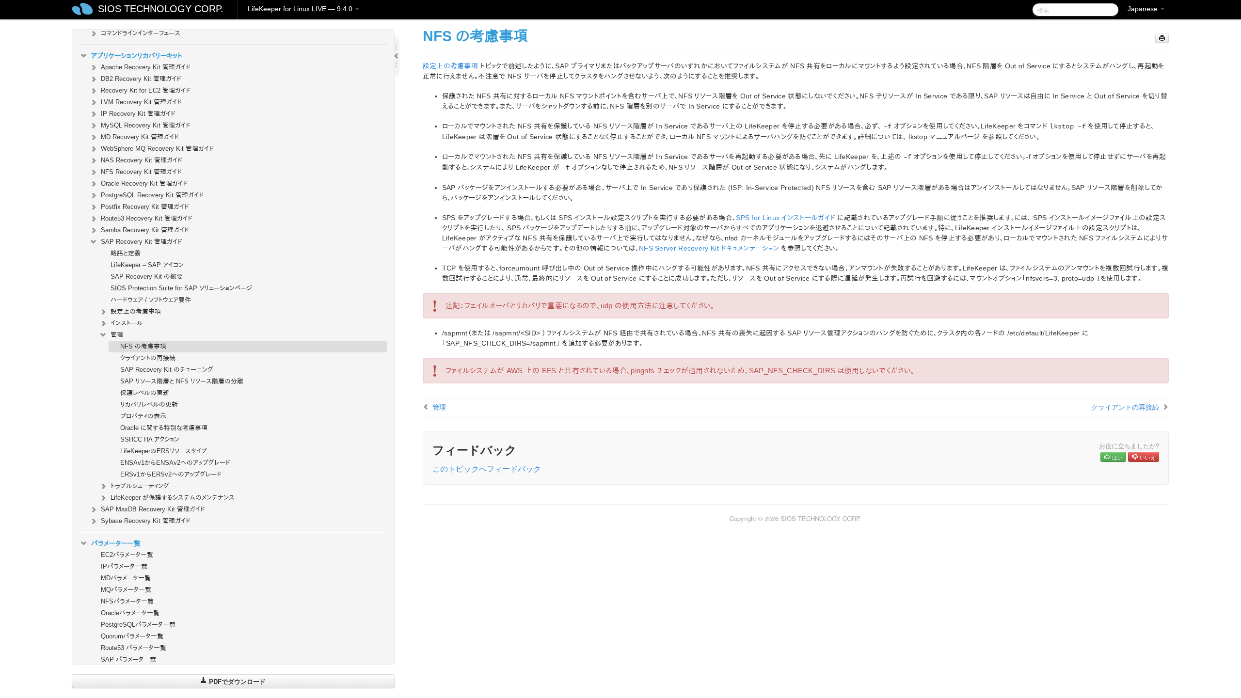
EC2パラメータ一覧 (127, 554)
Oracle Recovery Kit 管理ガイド (144, 183)
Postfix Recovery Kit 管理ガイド (145, 206)
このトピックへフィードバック (486, 468)
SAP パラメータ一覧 (128, 659)
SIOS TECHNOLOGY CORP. (160, 8)
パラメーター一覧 (116, 543)
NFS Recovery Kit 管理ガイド (141, 171)
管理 (117, 334)
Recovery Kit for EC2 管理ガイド (146, 90)
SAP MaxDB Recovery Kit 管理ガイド (153, 509)
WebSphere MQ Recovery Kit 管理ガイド (157, 148)
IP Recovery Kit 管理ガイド (138, 113)
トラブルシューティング (140, 486)
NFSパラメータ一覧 (127, 601)
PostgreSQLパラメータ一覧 (138, 624)
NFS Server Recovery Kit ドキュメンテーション (709, 248)
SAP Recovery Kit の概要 (147, 276)
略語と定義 (126, 253)
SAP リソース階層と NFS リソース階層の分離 (181, 381)
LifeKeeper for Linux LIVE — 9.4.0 (301, 9)
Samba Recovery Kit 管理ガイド (145, 230)
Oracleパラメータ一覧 (130, 613)
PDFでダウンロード (236, 681)
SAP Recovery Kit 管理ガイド (141, 241)
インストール (127, 323)
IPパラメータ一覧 (124, 566)
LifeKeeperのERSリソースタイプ (163, 451)
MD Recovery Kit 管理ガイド (140, 137)
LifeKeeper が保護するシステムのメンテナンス (173, 497)
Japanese (1144, 9)
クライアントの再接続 (147, 358)
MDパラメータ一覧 (126, 578)
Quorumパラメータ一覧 (132, 636)
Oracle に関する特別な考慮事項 (163, 427)
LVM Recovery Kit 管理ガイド (141, 102)
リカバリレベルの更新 (149, 404)
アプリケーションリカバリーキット (136, 56)
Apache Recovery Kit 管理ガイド (146, 67)
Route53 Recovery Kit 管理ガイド (146, 218)
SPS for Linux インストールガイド (785, 218)
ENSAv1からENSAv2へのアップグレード (175, 462)
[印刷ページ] (1162, 38)
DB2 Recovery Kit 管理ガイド (141, 78)
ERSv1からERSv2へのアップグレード (171, 474)
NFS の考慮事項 (143, 346)
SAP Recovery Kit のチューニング (166, 369)
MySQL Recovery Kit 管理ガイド (146, 125)
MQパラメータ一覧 (126, 589)
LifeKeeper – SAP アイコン (147, 265)
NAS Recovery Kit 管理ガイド (141, 160)
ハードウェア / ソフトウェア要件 (151, 299)
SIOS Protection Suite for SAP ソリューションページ (181, 288)
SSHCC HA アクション (149, 439)
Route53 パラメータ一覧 (133, 647)
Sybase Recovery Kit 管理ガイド (146, 520)
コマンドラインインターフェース (140, 33)
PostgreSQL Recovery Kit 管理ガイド (152, 195)
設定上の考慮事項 (136, 311)
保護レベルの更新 (144, 393)
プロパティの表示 (143, 416)
